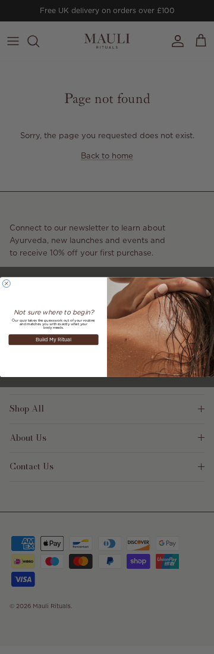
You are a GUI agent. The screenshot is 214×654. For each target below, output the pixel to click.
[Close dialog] (6, 283)
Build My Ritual (53, 339)
